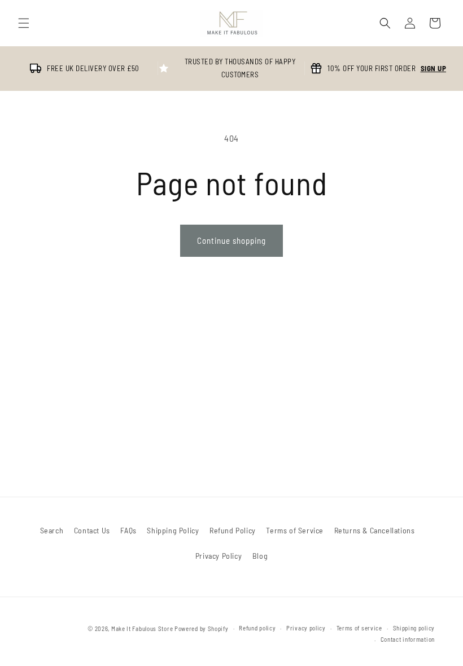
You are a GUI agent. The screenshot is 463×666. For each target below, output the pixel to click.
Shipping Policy (173, 530)
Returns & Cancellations (374, 530)
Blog (260, 555)
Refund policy (257, 628)
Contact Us (92, 530)
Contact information (408, 639)
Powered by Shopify (201, 628)
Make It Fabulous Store (142, 628)
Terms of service (359, 628)
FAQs (128, 530)
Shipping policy (414, 628)
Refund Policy (232, 530)
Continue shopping (231, 240)
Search (52, 530)
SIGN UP (434, 68)
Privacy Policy (218, 555)
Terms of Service (295, 530)
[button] (23, 23)
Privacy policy (306, 628)
